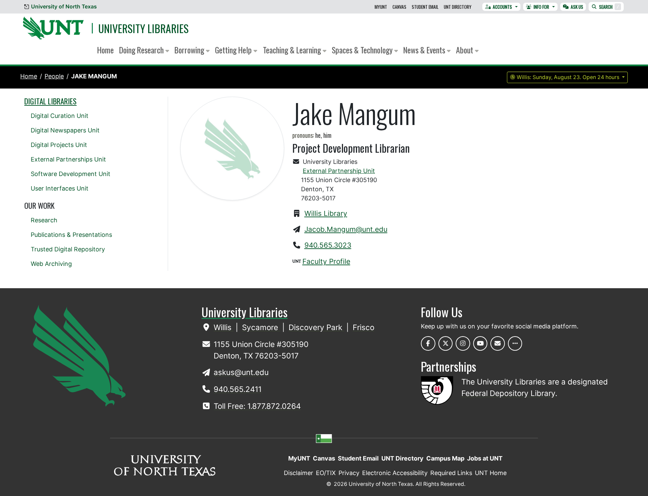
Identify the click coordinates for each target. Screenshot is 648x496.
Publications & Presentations (71, 234)
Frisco (363, 327)
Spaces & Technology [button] (363, 50)
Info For (541, 6)
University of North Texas (64, 6)
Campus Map (445, 458)
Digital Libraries (50, 101)
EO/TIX (326, 472)
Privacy (349, 472)
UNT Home (491, 472)
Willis (224, 327)
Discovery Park (316, 327)
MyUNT (381, 6)
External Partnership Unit (339, 170)
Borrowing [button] (190, 50)
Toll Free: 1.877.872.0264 (257, 406)
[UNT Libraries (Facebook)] (428, 343)
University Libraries (143, 28)
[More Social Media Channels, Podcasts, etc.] (515, 343)
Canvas (399, 6)
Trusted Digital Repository (68, 249)
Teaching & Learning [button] (293, 50)
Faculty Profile (326, 261)
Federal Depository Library (508, 393)
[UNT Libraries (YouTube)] (480, 343)
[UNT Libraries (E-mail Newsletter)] (497, 343)
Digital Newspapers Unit (65, 130)
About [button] (465, 50)
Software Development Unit (70, 173)
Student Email (425, 6)
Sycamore (261, 327)
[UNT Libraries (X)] (445, 343)
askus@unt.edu (241, 372)
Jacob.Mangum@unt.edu (345, 229)
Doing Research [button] (142, 50)
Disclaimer (298, 472)
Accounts (502, 6)
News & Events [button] (425, 50)
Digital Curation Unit (59, 115)
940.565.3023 (327, 245)
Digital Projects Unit (59, 144)
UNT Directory (457, 6)
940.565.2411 (238, 389)
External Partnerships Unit (68, 159)
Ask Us (577, 6)
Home (105, 50)
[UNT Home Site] (79, 354)
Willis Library (325, 213)
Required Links (451, 472)
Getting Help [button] (234, 50)
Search (609, 6)
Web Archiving (51, 263)
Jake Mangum (94, 76)
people (54, 76)
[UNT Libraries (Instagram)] (463, 343)
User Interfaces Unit (59, 188)
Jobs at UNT (485, 458)
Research (44, 220)
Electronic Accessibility (395, 472)
